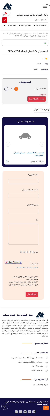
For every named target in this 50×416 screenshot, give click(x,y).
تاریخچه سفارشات (40, 384)
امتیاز (36, 252)
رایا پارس (25, 407)
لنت (4, 33)
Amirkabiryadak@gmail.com (30, 362)
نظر (37, 220)
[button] (4, 15)
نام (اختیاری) (33, 174)
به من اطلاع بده (36, 99)
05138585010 (37, 366)
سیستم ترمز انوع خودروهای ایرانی (20, 33)
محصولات (38, 33)
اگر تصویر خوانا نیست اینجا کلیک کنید (26, 267)
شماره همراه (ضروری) (30, 190)
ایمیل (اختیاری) (32, 205)
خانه (46, 33)
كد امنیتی (34, 264)
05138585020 (37, 370)
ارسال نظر (31, 294)
